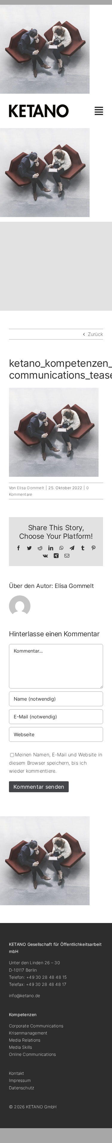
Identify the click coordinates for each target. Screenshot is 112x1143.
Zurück (95, 334)
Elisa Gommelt (30, 487)
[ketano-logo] (39, 107)
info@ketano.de (24, 995)
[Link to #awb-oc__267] (99, 111)
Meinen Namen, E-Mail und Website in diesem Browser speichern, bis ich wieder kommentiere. (55, 763)
